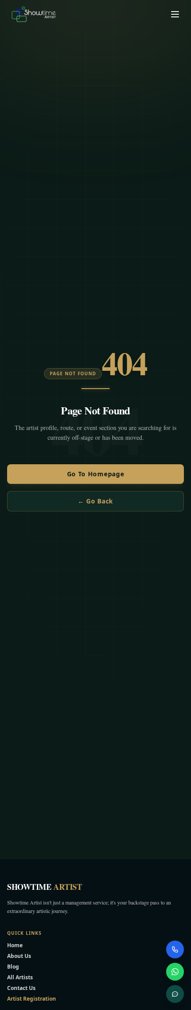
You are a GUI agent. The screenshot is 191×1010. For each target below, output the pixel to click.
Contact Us (21, 988)
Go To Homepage (95, 474)
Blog (13, 966)
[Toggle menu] (175, 14)
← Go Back (95, 501)
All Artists (20, 977)
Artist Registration (31, 998)
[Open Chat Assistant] (175, 994)
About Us (19, 956)
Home (15, 945)
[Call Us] (175, 949)
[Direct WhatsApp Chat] (175, 972)
